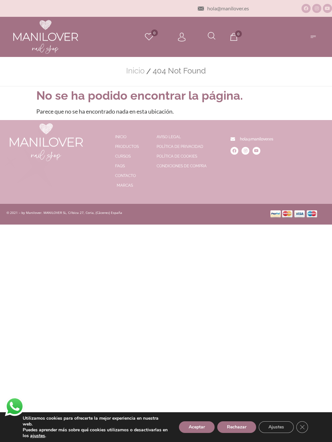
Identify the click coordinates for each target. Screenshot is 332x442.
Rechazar (236, 427)
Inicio (135, 71)
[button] (313, 36)
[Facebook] (306, 8)
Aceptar (197, 427)
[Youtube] (327, 8)
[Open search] (211, 36)
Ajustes (276, 427)
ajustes (37, 436)
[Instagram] (316, 8)
